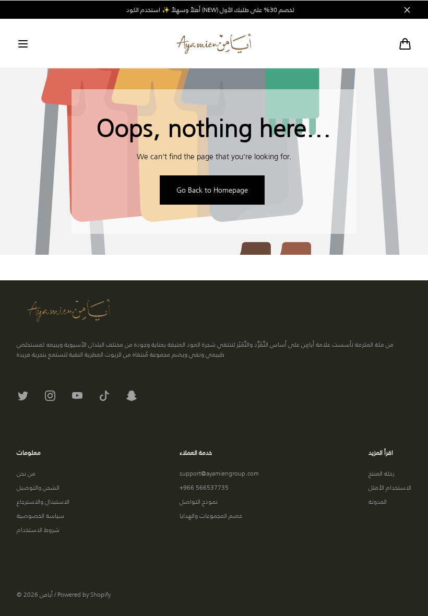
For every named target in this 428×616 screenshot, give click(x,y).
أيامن (46, 594)
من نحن (26, 473)
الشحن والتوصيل (38, 487)
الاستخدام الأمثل (389, 487)
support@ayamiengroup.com (219, 473)
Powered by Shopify (84, 594)
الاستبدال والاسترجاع (43, 501)
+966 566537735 (204, 487)
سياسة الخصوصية (40, 515)
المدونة (377, 501)
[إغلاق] (407, 10)
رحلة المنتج (381, 473)
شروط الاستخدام (38, 530)
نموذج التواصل (199, 501)
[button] (23, 44)
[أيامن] (214, 43)
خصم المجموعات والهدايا (211, 515)
